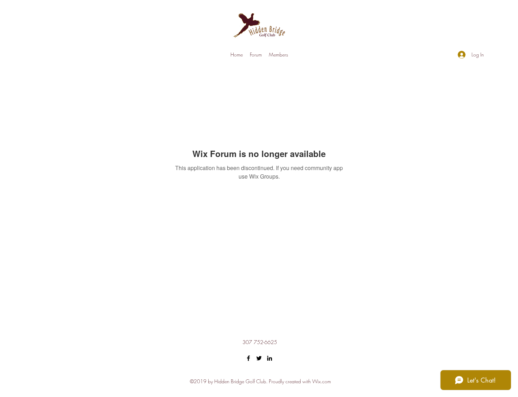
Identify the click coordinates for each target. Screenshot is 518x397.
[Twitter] (259, 358)
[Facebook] (248, 358)
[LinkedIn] (269, 358)
